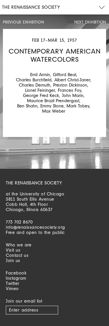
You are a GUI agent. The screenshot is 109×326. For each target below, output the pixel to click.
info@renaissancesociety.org (35, 227)
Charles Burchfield (33, 80)
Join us (13, 260)
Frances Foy (69, 90)
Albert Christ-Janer (72, 80)
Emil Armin (40, 74)
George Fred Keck (41, 95)
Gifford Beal (64, 74)
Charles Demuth (34, 85)
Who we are (18, 245)
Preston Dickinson (70, 85)
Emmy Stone (52, 106)
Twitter (12, 283)
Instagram (16, 278)
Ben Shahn (27, 106)
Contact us (17, 255)
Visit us (13, 250)
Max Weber (53, 111)
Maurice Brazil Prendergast (53, 100)
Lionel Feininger (40, 90)
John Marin (72, 95)
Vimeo (12, 288)
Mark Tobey (78, 106)
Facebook (16, 273)
